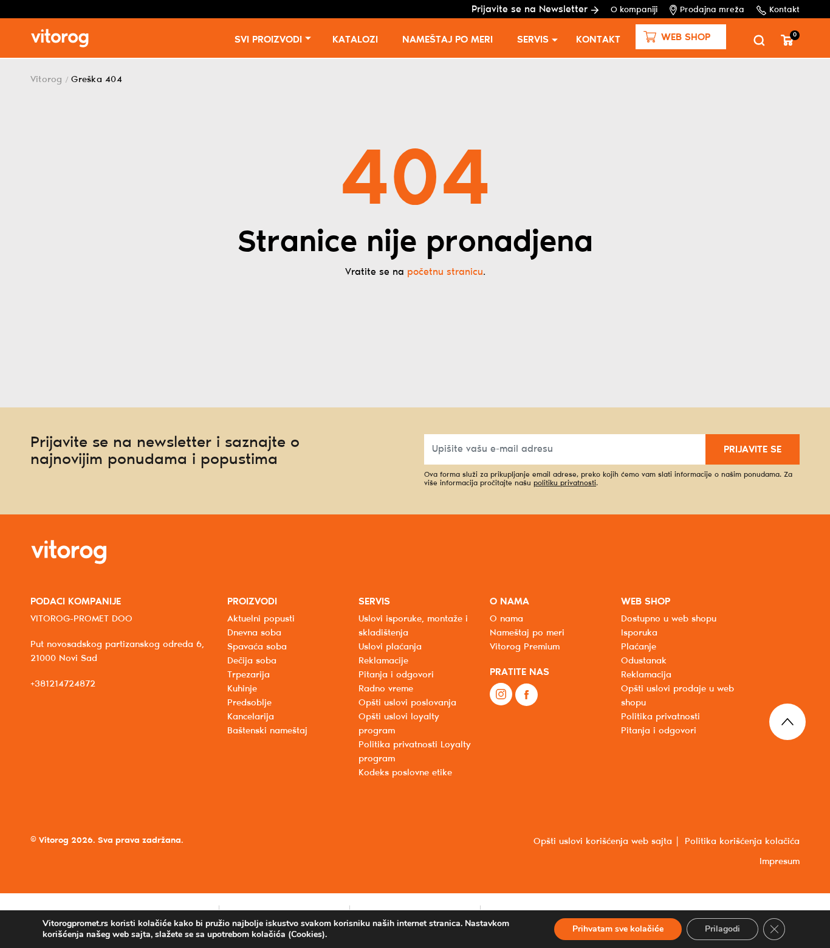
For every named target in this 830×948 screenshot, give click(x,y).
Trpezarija (248, 675)
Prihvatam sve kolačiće (618, 929)
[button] (681, 36)
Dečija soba (251, 661)
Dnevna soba (254, 633)
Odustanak (644, 661)
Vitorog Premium (525, 647)
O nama (506, 619)
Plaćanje (638, 647)
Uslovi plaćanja (390, 647)
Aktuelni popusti (261, 619)
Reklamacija (646, 675)
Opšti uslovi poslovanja (407, 703)
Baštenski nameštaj (267, 731)
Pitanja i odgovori (396, 675)
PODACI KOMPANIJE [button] (75, 602)
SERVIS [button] (374, 602)
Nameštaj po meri (447, 40)
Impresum (780, 862)
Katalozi (355, 40)
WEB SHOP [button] (645, 602)
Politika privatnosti (660, 717)
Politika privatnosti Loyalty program (414, 752)
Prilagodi (722, 929)
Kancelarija (250, 717)
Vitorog (46, 80)
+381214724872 (62, 684)
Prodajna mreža (712, 10)
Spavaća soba (257, 647)
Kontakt (784, 10)
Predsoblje (249, 703)
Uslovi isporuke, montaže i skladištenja (413, 626)
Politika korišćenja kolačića (742, 841)
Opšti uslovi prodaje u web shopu (677, 696)
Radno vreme (385, 689)
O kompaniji (634, 10)
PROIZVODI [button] (252, 602)
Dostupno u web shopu (668, 619)
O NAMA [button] (509, 602)
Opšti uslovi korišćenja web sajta (602, 841)
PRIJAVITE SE (752, 450)
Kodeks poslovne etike (405, 773)
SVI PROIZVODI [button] (268, 40)
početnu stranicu (445, 272)
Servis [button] (533, 40)
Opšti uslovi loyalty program (398, 724)
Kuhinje (242, 689)
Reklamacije (383, 661)
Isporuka (639, 633)
